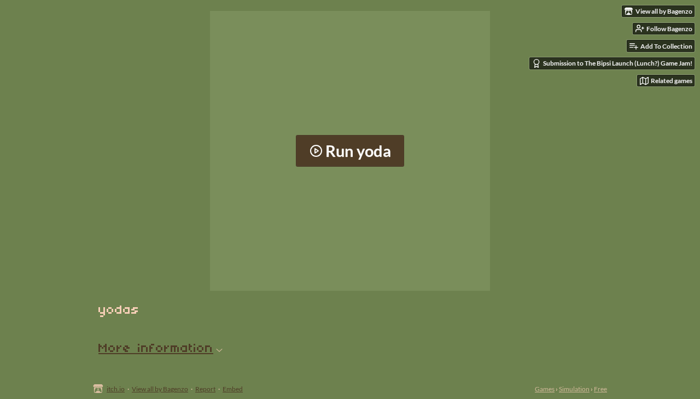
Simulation (574, 389)
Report (205, 389)
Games (545, 389)
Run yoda (358, 151)
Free (600, 389)
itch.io (116, 389)
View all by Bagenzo (160, 389)
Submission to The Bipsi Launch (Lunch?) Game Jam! (617, 63)
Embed (233, 389)
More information (155, 348)
